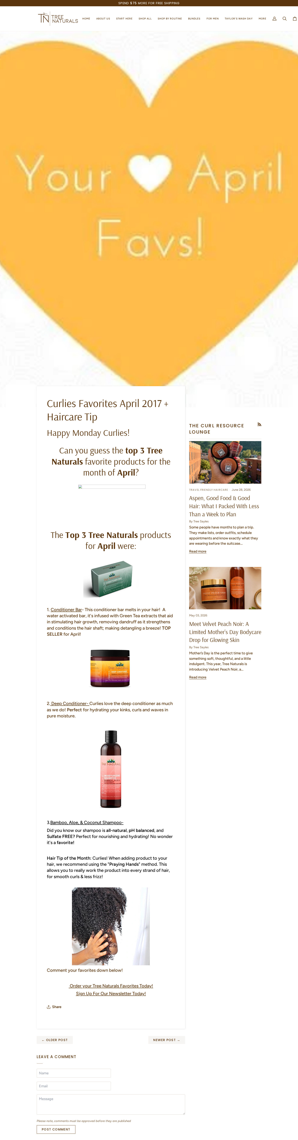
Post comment (56, 1129)
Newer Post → (166, 1040)
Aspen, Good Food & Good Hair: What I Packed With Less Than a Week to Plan (224, 506)
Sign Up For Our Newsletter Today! (111, 993)
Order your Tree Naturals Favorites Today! (111, 986)
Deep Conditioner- (69, 703)
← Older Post (55, 1040)
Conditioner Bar (66, 609)
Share (56, 1007)
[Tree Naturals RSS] (259, 424)
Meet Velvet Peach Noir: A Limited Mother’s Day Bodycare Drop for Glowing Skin (225, 631)
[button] (103, 18)
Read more (197, 551)
